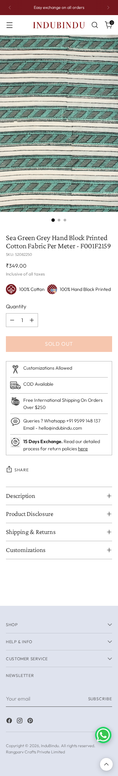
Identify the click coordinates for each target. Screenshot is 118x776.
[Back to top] (106, 764)
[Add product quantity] (32, 320)
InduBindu (50, 745)
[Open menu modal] (9, 25)
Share (21, 469)
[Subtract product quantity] (12, 320)
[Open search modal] (94, 25)
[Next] (108, 7)
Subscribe (100, 698)
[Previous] (10, 7)
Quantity (16, 306)
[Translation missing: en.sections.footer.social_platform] (10, 721)
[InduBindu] (59, 24)
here (83, 449)
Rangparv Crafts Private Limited (35, 751)
